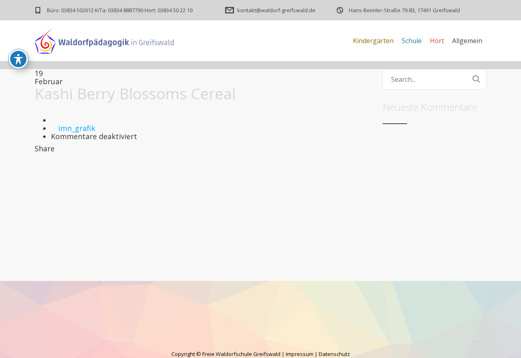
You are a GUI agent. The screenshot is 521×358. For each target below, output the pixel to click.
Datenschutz (334, 354)
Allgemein (467, 40)
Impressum (299, 354)
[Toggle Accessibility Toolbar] (18, 59)
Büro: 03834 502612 (70, 10)
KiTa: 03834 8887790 (119, 10)
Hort (437, 40)
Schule (412, 40)
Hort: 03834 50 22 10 (168, 10)
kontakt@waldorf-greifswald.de (276, 10)
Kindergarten (373, 40)
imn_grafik (76, 128)
